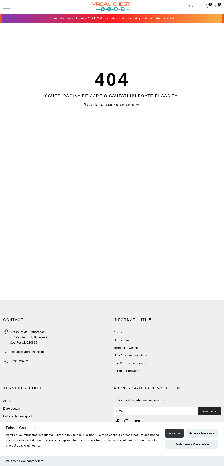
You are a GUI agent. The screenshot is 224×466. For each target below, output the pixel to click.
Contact (119, 332)
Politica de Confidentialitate (24, 461)
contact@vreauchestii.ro (27, 351)
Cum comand (123, 340)
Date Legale (11, 408)
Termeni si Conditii (126, 347)
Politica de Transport (17, 416)
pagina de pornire (122, 104)
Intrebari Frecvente (127, 370)
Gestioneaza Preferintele (192, 444)
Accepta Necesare (202, 433)
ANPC (7, 401)
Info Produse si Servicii (129, 363)
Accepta (174, 433)
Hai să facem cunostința (130, 355)
